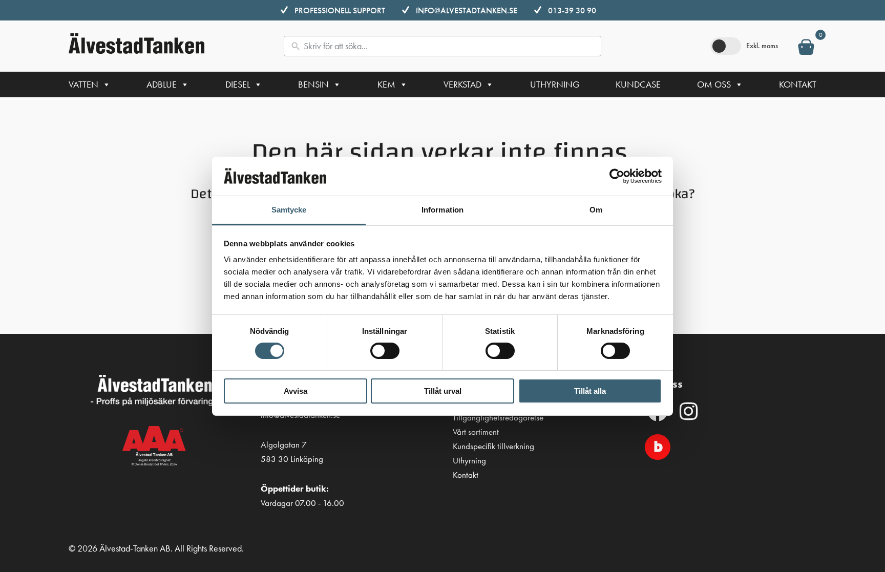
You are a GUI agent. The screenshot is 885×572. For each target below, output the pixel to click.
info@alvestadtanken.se (466, 10)
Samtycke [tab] (289, 209)
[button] (688, 411)
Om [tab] (595, 209)
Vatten (83, 84)
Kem (386, 84)
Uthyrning (555, 84)
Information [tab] (442, 209)
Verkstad (462, 84)
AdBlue (161, 84)
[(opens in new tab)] (657, 446)
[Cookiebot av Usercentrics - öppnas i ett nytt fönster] (617, 176)
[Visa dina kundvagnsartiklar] (806, 49)
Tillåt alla (590, 391)
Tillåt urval (442, 391)
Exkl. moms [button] (762, 45)
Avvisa (295, 391)
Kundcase (638, 84)
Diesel (237, 84)
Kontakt (797, 84)
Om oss (714, 84)
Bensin (313, 84)
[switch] (384, 351)
